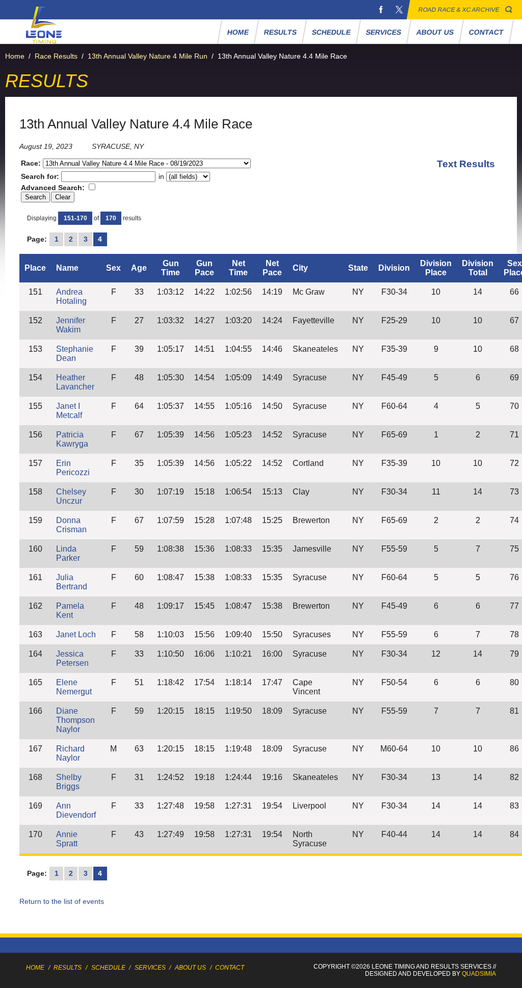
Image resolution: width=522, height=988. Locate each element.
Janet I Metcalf (69, 411)
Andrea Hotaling (71, 296)
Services (383, 32)
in (161, 176)
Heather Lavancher (75, 382)
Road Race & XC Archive (459, 9)
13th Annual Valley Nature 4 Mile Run (147, 56)
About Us (434, 32)
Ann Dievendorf (76, 810)
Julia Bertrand (71, 582)
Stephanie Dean (74, 353)
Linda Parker (68, 553)
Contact (486, 32)
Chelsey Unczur (71, 496)
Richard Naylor (70, 753)
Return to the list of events (61, 901)
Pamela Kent (70, 610)
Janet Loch (76, 634)
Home (237, 32)
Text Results (466, 164)
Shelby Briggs (69, 782)
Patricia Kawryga (72, 439)
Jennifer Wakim (70, 325)
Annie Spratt (66, 839)
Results (280, 32)
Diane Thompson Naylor (75, 720)
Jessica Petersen (72, 658)
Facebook (381, 10)
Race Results (56, 56)
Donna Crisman (71, 525)
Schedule (331, 32)
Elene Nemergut (74, 687)
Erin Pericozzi (73, 468)
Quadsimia (479, 973)
